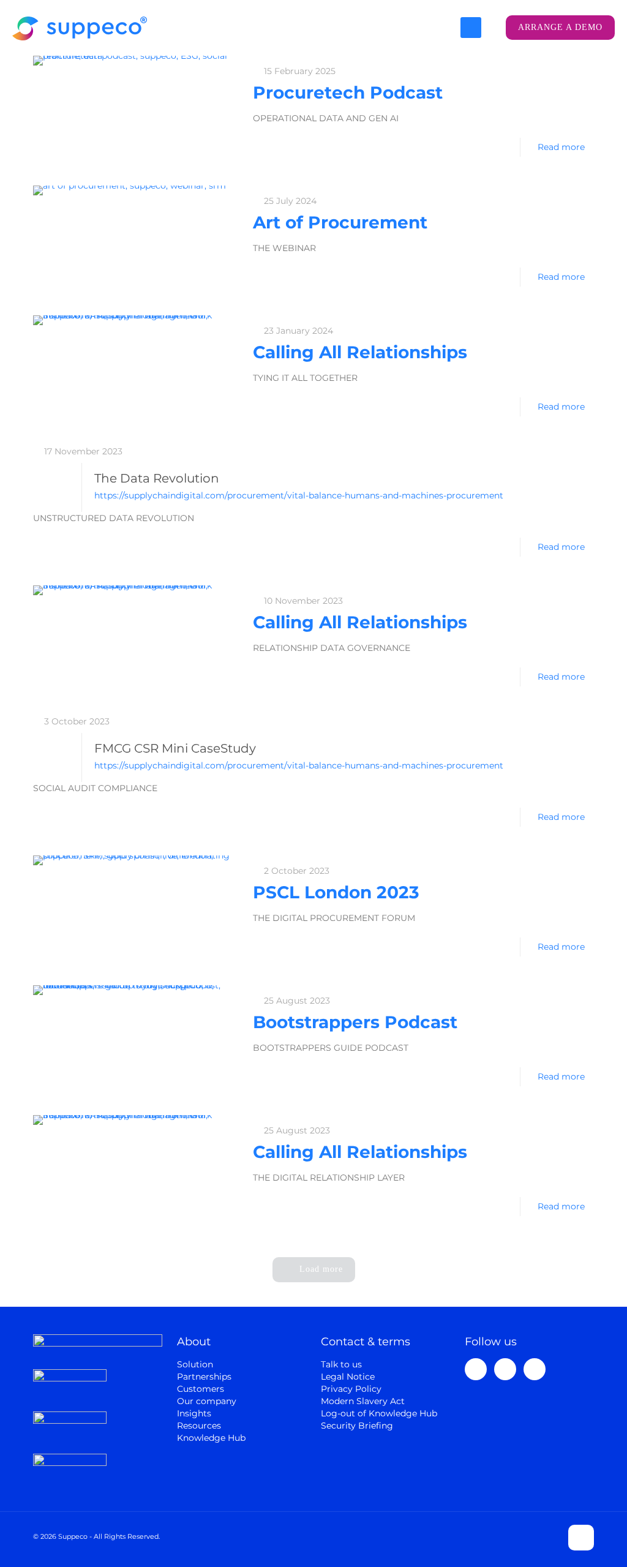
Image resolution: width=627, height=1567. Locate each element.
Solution (195, 1364)
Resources (199, 1425)
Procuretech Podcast (348, 92)
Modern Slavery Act (363, 1401)
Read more (561, 146)
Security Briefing (357, 1425)
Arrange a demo (560, 27)
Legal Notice (348, 1376)
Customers (200, 1388)
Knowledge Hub (211, 1437)
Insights (194, 1413)
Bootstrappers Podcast (355, 1022)
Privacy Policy (351, 1388)
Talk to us (341, 1364)
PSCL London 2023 (336, 892)
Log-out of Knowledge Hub (379, 1413)
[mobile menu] (470, 27)
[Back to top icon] (581, 1537)
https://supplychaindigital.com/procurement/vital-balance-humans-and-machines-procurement (298, 495)
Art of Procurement (340, 222)
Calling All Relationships (360, 352)
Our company (206, 1401)
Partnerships (204, 1376)
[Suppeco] (79, 27)
